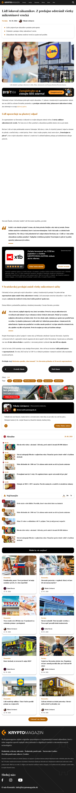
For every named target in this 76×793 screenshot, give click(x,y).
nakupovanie (17, 381)
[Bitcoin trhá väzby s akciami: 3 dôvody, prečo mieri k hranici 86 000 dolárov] (10, 447)
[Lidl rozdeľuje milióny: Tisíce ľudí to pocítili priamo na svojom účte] (19, 687)
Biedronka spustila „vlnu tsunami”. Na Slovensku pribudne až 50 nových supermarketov (42, 361)
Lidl (8, 377)
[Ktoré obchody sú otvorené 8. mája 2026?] (19, 646)
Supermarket (48, 381)
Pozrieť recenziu (63, 266)
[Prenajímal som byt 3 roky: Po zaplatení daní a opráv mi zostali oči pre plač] (10, 477)
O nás (4, 787)
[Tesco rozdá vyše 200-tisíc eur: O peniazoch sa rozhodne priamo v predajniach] (19, 606)
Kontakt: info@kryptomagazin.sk (22, 787)
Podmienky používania (33, 751)
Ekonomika (7, 577)
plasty (39, 381)
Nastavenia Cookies (50, 751)
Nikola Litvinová (28, 21)
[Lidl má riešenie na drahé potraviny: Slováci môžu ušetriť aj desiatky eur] (57, 687)
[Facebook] (2, 780)
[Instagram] (10, 780)
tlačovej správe (21, 106)
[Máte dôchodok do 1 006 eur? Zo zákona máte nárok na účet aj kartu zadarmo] (10, 467)
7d (71, 495)
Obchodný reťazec (29, 381)
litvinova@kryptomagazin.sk (26, 410)
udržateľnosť (58, 381)
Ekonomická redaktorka (38, 406)
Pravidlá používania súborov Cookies (15, 754)
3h (64, 495)
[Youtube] (20, 780)
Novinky (5, 21)
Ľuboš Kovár (11, 588)
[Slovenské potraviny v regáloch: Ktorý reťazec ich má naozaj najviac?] (57, 565)
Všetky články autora (63, 426)
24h (67, 495)
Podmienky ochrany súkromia (12, 751)
